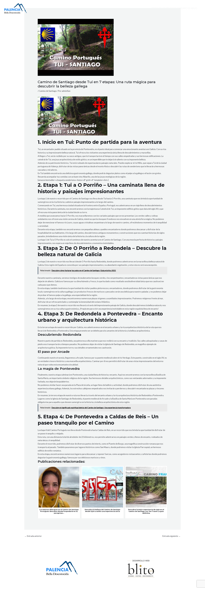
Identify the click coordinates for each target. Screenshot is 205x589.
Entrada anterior (33, 536)
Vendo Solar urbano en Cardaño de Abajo (174, 8)
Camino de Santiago (48, 91)
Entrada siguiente (171, 536)
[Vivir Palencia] (15, 8)
